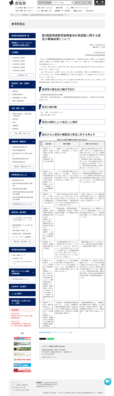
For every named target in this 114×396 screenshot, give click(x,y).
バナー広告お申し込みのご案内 (20, 390)
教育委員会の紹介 (18, 180)
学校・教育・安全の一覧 (22, 133)
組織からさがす (78, 10)
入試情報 (15, 52)
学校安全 (15, 119)
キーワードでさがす (45, 2)
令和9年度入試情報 (19, 58)
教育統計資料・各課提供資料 (22, 233)
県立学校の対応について (20, 279)
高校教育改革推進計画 (20, 147)
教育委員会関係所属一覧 (20, 36)
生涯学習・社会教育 (19, 286)
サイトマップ (15, 382)
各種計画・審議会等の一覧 (22, 166)
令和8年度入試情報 (19, 61)
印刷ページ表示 (100, 47)
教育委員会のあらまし (20, 175)
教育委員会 (25, 15)
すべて (78, 2)
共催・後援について (19, 255)
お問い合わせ (89, 10)
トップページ (17, 15)
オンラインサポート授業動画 (22, 237)
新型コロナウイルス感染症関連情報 (20, 272)
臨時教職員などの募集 (20, 97)
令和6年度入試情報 (19, 67)
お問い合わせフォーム (49, 357)
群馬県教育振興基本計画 (20, 159)
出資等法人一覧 (18, 258)
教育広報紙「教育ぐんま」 (21, 230)
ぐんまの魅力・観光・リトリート (24, 7)
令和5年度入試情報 (19, 70)
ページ (84, 2)
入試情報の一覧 (22, 75)
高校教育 (15, 128)
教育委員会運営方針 (19, 162)
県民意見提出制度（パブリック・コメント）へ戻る (55, 332)
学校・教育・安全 (18, 108)
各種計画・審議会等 (19, 141)
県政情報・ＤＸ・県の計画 (62, 10)
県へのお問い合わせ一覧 (18, 387)
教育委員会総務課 (47, 350)
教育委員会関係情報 (19, 250)
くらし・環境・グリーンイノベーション (77, 7)
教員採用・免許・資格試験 (20, 85)
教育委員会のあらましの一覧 (22, 204)
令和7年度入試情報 (19, 64)
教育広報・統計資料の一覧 (22, 241)
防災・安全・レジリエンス (45, 7)
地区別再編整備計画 (19, 150)
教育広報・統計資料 (19, 212)
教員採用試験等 (18, 94)
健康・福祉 (59, 7)
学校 (14, 122)
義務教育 (15, 125)
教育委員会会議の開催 (20, 189)
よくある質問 (16, 294)
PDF (89, 2)
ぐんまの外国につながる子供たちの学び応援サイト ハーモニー (23, 220)
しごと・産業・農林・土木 (43, 10)
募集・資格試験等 (18, 101)
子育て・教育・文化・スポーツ (24, 10)
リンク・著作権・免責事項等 (20, 385)
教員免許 (15, 91)
